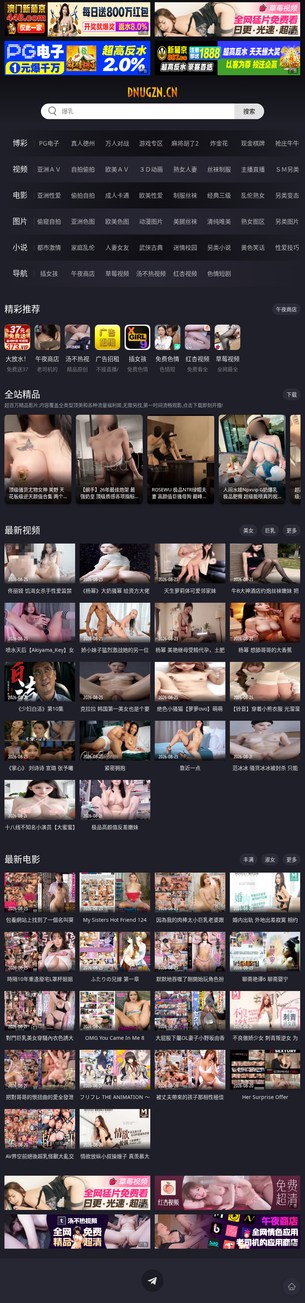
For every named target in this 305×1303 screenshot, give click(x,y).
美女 (248, 530)
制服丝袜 (185, 195)
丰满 (248, 859)
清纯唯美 (219, 221)
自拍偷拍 (83, 169)
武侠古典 (151, 247)
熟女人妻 (185, 169)
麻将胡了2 (185, 143)
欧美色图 (117, 221)
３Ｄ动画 (151, 169)
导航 (20, 273)
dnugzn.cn (152, 92)
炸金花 (219, 143)
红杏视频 (185, 274)
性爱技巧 (287, 247)
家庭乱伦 (83, 247)
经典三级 (219, 195)
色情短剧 (219, 274)
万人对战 (117, 143)
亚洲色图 (83, 221)
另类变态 (287, 195)
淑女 (270, 859)
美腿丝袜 (185, 221)
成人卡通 (117, 195)
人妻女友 (117, 247)
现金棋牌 (253, 143)
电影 (20, 195)
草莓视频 (117, 274)
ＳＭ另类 (287, 169)
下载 (291, 394)
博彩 (20, 143)
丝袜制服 (219, 169)
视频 (20, 169)
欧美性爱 (151, 195)
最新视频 (22, 530)
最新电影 (22, 859)
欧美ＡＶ (117, 169)
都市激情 (49, 247)
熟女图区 (253, 221)
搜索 (249, 111)
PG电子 (49, 143)
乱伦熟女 (253, 195)
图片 (20, 221)
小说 (20, 247)
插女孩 (49, 274)
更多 (291, 530)
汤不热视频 (151, 274)
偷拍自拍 (83, 195)
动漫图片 (151, 221)
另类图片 (287, 221)
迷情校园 (185, 247)
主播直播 (253, 169)
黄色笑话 (253, 247)
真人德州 (83, 143)
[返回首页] (292, 1287)
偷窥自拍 (49, 221)
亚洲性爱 (49, 195)
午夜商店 (83, 274)
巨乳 (270, 530)
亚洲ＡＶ (49, 169)
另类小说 (219, 247)
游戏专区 (151, 143)
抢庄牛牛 (287, 143)
